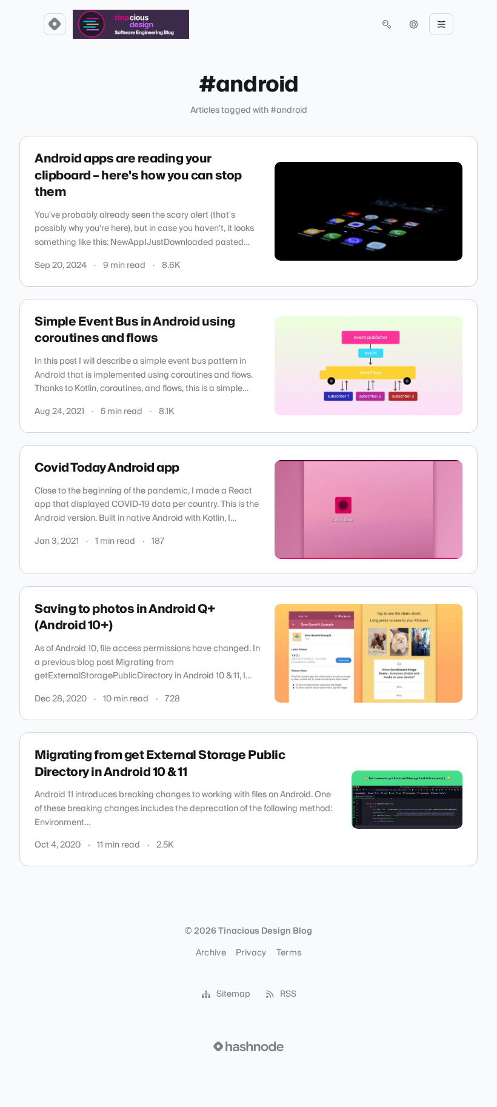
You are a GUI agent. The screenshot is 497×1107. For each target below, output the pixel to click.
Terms (289, 953)
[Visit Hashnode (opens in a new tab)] (248, 1046)
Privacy (251, 953)
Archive (211, 953)
